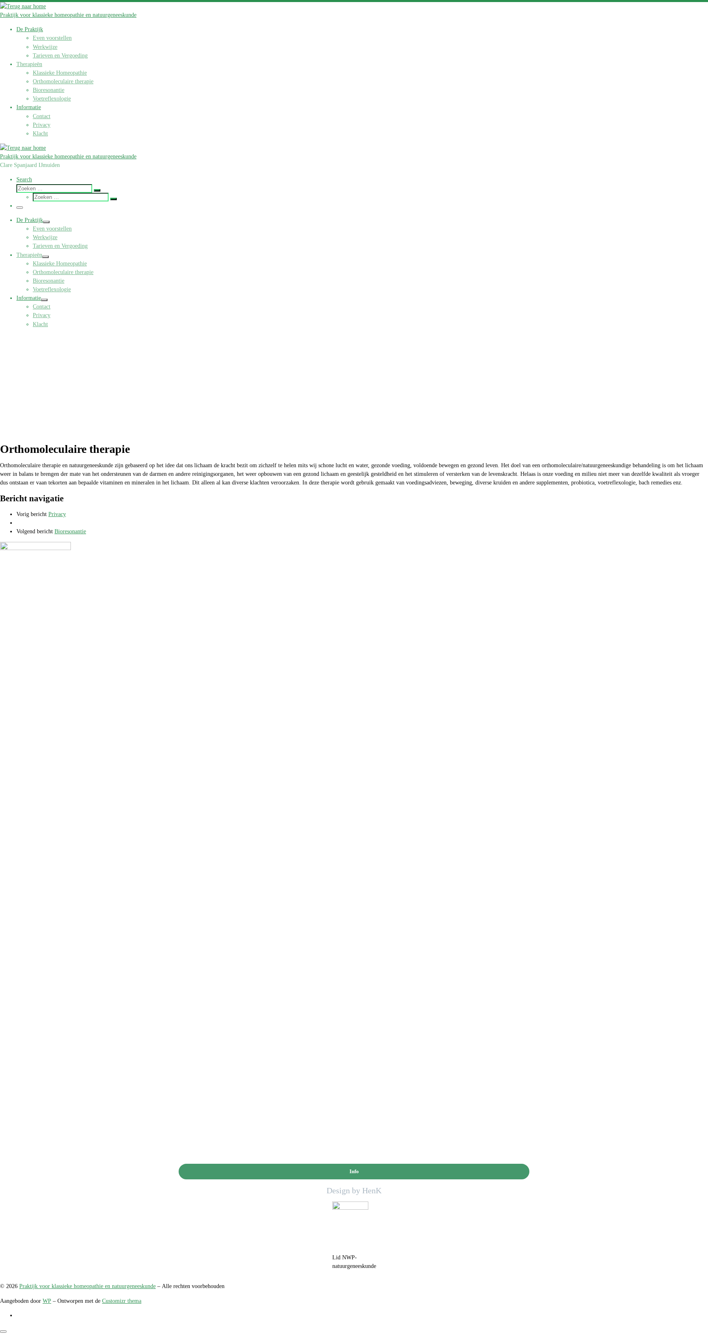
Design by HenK (354, 1190)
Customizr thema (121, 1300)
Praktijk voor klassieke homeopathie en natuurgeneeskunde (87, 1286)
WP (47, 1300)
